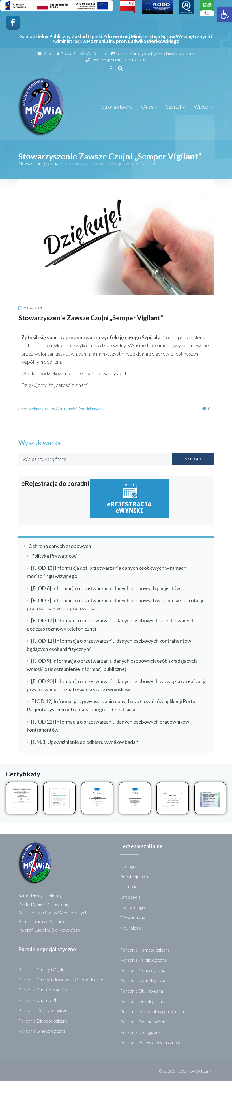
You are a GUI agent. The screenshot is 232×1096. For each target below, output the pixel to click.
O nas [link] (147, 106)
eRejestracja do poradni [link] (55, 483)
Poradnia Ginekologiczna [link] (41, 1031)
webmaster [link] (39, 408)
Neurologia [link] (130, 927)
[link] (224, 14)
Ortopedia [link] (130, 897)
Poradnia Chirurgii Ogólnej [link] (43, 969)
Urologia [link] (128, 866)
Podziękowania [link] (91, 408)
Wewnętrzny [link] (132, 917)
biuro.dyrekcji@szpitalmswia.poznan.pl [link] (162, 53)
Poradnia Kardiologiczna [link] (143, 960)
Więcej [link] (201, 106)
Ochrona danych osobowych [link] (59, 546)
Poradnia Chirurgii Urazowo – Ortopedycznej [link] (61, 979)
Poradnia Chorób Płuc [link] (39, 1000)
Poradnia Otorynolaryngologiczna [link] (152, 1011)
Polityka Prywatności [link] (54, 556)
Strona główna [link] (117, 106)
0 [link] (209, 408)
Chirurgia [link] (128, 886)
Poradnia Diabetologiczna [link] (43, 1020)
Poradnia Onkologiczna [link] (142, 1001)
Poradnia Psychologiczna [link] (143, 1021)
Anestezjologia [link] (134, 876)
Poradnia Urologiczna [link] (140, 1032)
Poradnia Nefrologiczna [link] (142, 970)
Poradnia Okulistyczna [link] (141, 990)
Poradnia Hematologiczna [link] (145, 949)
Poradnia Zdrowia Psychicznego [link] (150, 1042)
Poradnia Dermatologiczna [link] (44, 1010)
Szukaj (193, 459)
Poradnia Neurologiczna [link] (143, 980)
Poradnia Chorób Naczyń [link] (42, 989)
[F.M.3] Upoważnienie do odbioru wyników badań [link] (84, 742)
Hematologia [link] (132, 907)
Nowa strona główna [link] (38, 163)
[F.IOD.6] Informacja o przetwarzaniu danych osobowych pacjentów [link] (105, 588)
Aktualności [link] (66, 408)
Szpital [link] (173, 106)
